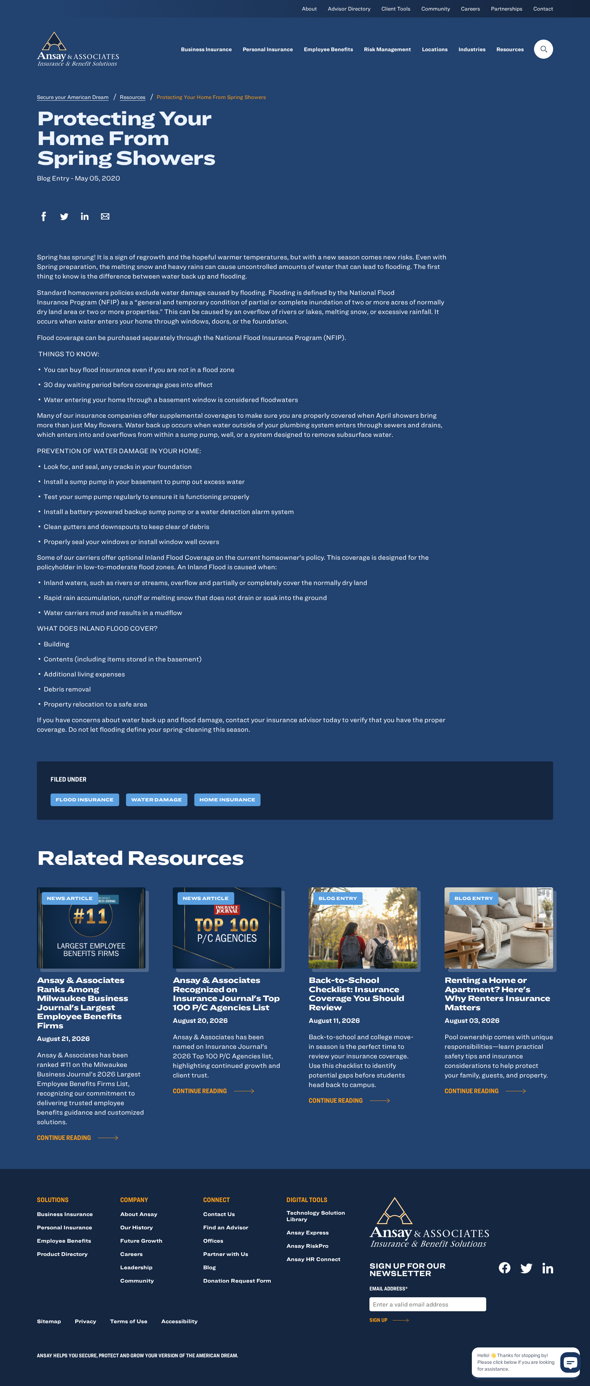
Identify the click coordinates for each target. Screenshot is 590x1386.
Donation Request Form (237, 1280)
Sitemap (49, 1321)
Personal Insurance (268, 49)
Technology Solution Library (315, 1216)
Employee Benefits (328, 49)
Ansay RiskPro (307, 1246)
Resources (510, 49)
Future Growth (141, 1241)
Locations (435, 49)
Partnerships (506, 8)
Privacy (85, 1321)
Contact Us (219, 1214)
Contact (543, 8)
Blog (209, 1267)
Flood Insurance (85, 799)
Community (435, 8)
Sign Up (378, 1320)
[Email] (105, 217)
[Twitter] (64, 217)
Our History (136, 1227)
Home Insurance (227, 799)
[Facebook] (44, 217)
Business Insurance (206, 49)
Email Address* (388, 1288)
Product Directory (62, 1254)
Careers (470, 8)
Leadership (136, 1267)
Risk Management (387, 49)
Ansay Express (307, 1232)
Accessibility (179, 1321)
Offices (213, 1241)
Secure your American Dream (73, 97)
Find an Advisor (225, 1227)
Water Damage (156, 799)
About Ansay (138, 1214)
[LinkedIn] (85, 217)
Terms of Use (129, 1321)
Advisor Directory (349, 8)
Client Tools (395, 8)
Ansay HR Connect (313, 1259)
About (309, 8)
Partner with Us (225, 1254)
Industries (472, 49)
